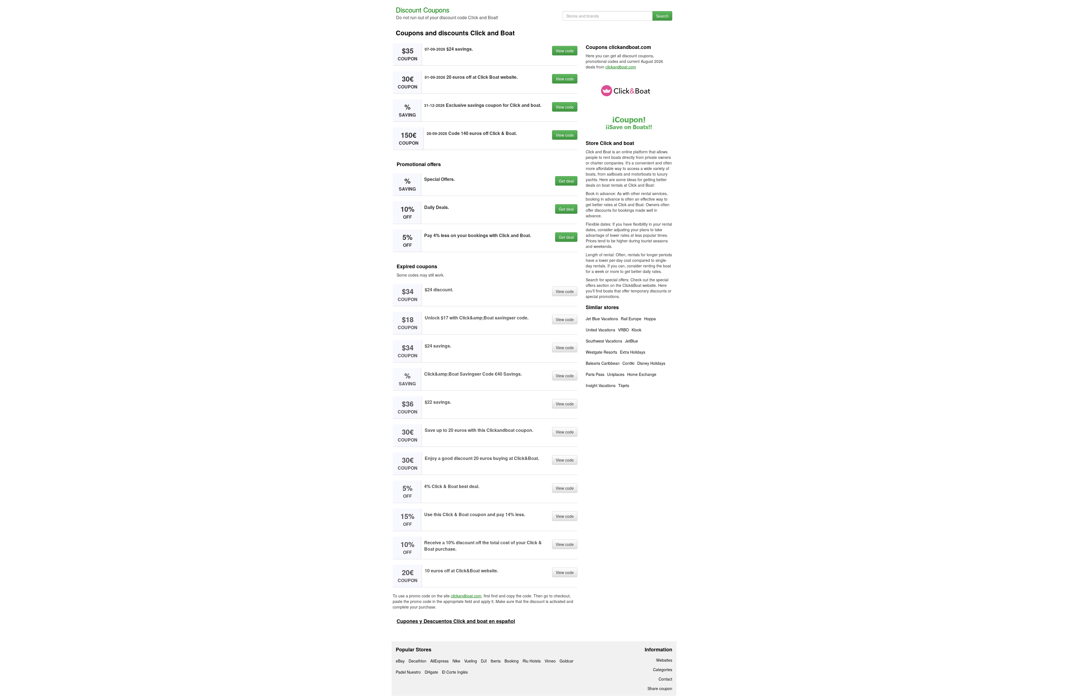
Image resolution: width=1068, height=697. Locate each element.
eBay (400, 661)
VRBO (623, 330)
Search (662, 16)
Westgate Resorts (601, 352)
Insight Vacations (600, 385)
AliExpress (439, 661)
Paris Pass (595, 374)
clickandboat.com (466, 596)
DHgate (431, 672)
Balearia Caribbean (603, 363)
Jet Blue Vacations (602, 318)
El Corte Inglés (455, 672)
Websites (664, 660)
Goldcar (566, 661)
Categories (662, 669)
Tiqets (623, 385)
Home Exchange (641, 374)
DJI (484, 661)
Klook (636, 330)
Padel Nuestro (408, 672)
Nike (456, 661)
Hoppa (650, 318)
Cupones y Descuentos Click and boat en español (456, 621)
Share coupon (659, 688)
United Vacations (600, 330)
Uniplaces (615, 374)
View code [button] (565, 50)
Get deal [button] (566, 181)
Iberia (496, 661)
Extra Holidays (632, 352)
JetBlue (631, 341)
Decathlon (417, 661)
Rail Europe (631, 318)
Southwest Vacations (604, 341)
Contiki (628, 363)
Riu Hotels (532, 661)
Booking (512, 661)
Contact (665, 679)
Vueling (470, 661)
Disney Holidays (651, 363)
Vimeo (550, 661)
